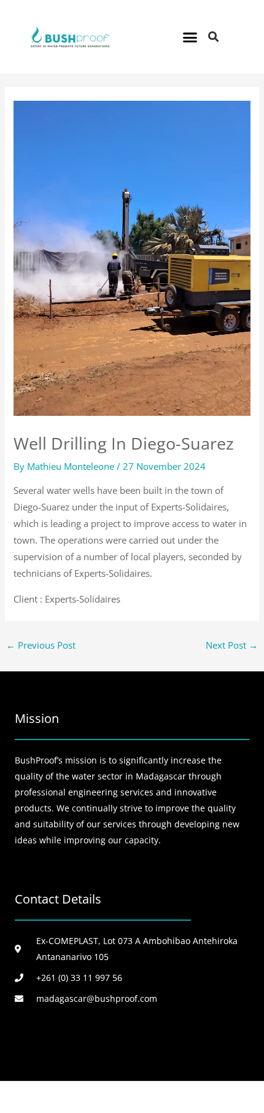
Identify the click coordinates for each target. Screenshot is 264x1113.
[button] (190, 37)
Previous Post (41, 645)
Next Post (232, 645)
